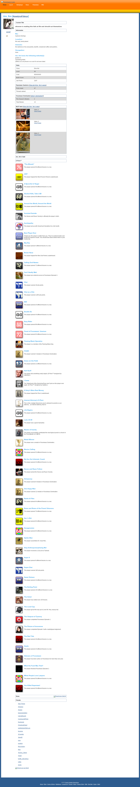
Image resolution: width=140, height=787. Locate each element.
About (41, 784)
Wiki (86, 784)
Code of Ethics (51, 784)
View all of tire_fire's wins (31, 106)
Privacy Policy (80, 784)
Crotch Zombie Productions (72, 782)
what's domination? (37, 96)
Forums (70, 784)
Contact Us (65, 784)
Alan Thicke (21, 703)
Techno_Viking (22, 752)
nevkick (20, 743)
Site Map (90, 784)
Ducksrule (21, 722)
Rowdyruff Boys (20, 16)
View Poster (37, 111)
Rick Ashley (21, 746)
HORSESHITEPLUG (24, 728)
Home (95, 784)
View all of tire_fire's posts (38, 85)
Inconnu (20, 731)
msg (19, 740)
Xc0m (19, 765)
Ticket (20, 756)
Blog (45, 784)
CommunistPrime (23, 719)
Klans (74, 784)
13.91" (8, 32)
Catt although (22, 716)
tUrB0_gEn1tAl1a (23, 759)
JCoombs (21, 734)
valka (19, 762)
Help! (98, 784)
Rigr (19, 749)
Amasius (20, 707)
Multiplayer (58, 784)
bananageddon (22, 713)
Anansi (20, 710)
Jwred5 (20, 737)
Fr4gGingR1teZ (22, 725)
